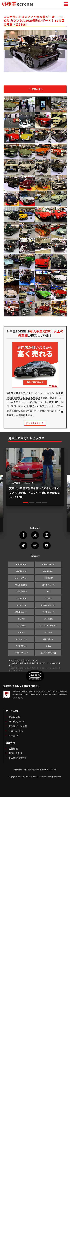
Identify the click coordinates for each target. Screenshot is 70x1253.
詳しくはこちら (33, 422)
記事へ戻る (37, 89)
